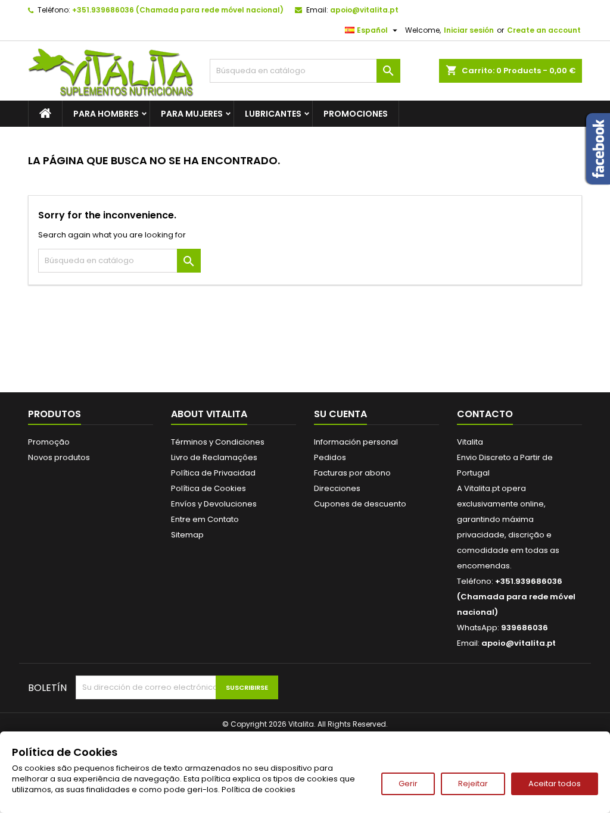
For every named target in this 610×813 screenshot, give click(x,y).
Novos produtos (59, 457)
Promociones (355, 114)
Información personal (356, 442)
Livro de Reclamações (214, 457)
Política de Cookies (208, 488)
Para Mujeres (192, 114)
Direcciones (337, 488)
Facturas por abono (352, 473)
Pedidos (330, 457)
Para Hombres (106, 114)
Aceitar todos (554, 783)
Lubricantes (273, 114)
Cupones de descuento (360, 503)
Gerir (408, 783)
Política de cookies (258, 789)
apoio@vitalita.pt (364, 10)
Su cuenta (340, 414)
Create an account (544, 30)
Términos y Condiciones (217, 442)
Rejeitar (473, 783)
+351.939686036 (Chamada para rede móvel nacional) (178, 10)
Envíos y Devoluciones (214, 503)
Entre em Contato (205, 519)
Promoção (49, 442)
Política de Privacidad (213, 473)
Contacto (485, 414)
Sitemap (187, 534)
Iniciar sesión (469, 30)
